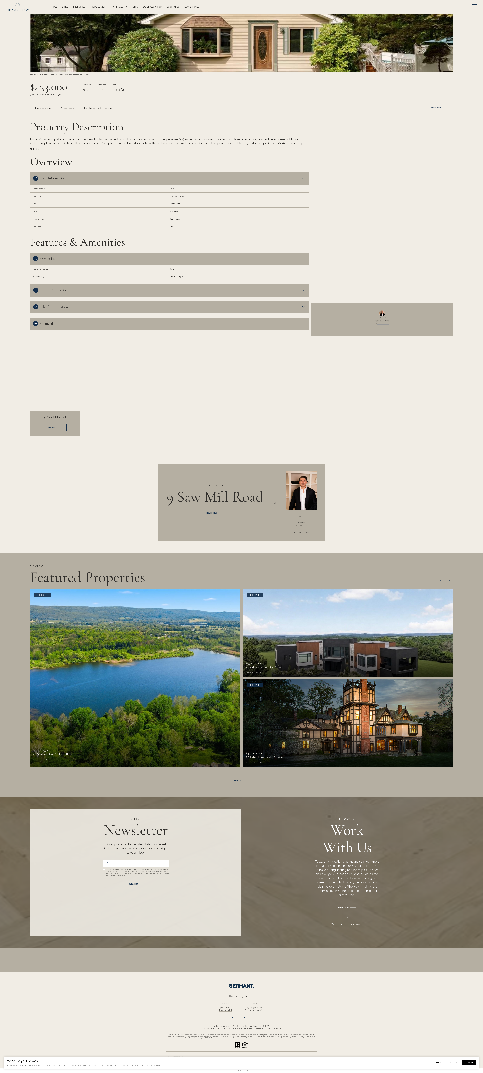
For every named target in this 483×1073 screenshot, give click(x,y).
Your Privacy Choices (241, 1070)
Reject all (437, 1062)
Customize (453, 1062)
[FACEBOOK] (232, 1017)
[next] (449, 580)
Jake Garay (301, 522)
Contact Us (173, 7)
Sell (135, 7)
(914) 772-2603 (383, 321)
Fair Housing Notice (219, 1026)
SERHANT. (267, 1026)
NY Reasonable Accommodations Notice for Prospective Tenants (227, 1028)
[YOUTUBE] (250, 1017)
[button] (440, 108)
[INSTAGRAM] (238, 1017)
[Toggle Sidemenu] (474, 6)
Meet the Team (61, 7)
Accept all (469, 1062)
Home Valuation (120, 7)
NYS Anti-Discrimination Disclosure (267, 1028)
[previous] (440, 580)
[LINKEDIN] (244, 1017)
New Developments (152, 7)
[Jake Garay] (301, 490)
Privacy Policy (124, 875)
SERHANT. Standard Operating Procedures (244, 1026)
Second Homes (191, 7)
